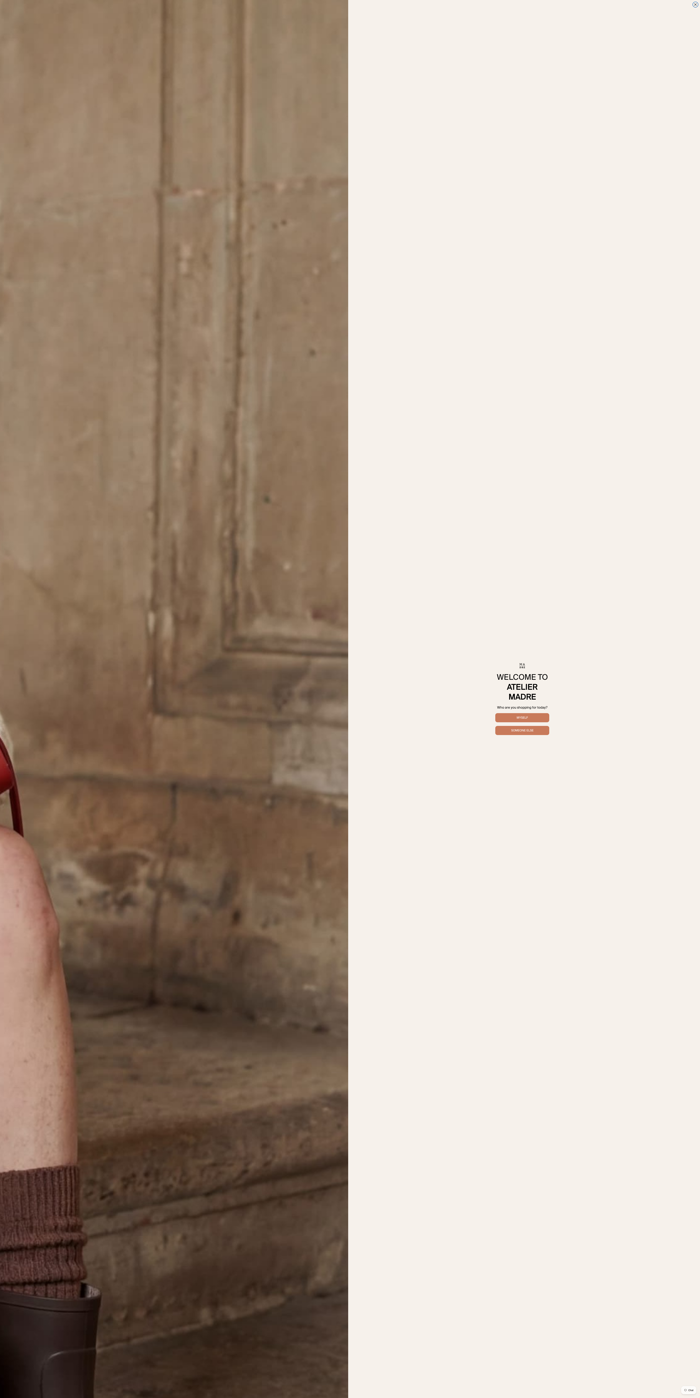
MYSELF (522, 718)
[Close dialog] (695, 4)
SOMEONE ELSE (522, 730)
